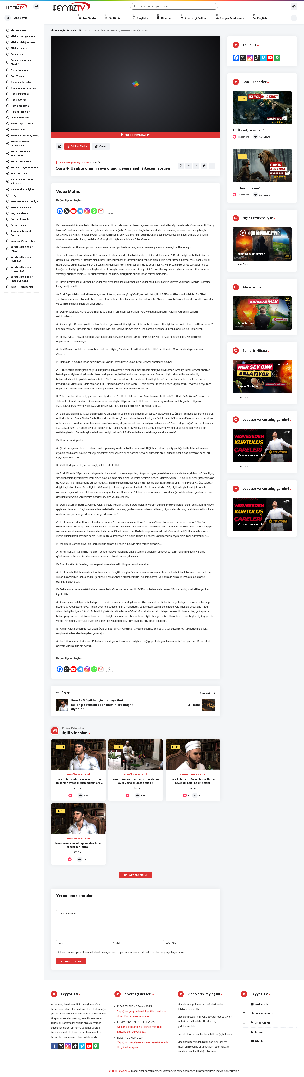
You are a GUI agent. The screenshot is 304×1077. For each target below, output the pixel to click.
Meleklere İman (19, 173)
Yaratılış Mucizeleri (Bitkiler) (22, 258)
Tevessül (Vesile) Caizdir (21, 233)
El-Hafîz (193, 705)
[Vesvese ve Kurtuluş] (262, 445)
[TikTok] (257, 58)
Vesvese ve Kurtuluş (23, 241)
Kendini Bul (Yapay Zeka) (25, 135)
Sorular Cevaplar (20, 219)
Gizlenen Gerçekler (22, 81)
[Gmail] (101, 208)
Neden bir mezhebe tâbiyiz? (22, 181)
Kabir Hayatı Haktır (22, 123)
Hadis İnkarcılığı (20, 93)
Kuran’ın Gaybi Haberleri (25, 167)
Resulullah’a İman (21, 207)
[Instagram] (87, 208)
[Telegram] (80, 208)
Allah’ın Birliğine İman (23, 42)
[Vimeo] (263, 58)
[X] (67, 208)
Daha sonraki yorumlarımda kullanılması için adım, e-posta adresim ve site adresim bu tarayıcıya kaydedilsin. (122, 952)
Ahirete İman (18, 30)
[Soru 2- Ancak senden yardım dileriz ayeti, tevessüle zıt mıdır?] (135, 754)
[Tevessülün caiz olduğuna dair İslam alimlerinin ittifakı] (78, 818)
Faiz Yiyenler (18, 76)
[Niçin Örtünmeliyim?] (262, 244)
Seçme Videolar (20, 213)
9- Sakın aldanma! (246, 188)
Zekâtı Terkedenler (22, 286)
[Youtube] (73, 208)
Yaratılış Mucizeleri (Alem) (22, 248)
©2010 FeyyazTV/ (119, 1070)
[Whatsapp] (94, 208)
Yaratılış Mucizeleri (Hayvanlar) (22, 269)
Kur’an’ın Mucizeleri (22, 161)
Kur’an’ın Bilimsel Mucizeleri (21, 153)
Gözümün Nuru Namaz (24, 87)
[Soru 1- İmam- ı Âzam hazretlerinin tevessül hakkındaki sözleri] (193, 754)
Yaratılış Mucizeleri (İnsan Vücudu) (22, 278)
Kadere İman (18, 129)
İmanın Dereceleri (21, 117)
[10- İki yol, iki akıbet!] (262, 107)
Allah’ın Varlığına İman (23, 36)
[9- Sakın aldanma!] (262, 165)
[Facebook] (60, 208)
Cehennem (17, 54)
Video (74, 30)
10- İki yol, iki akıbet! (248, 130)
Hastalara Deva (20, 105)
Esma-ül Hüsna (248, 386)
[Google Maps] (277, 58)
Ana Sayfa (59, 30)
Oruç (13, 195)
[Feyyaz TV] (17, 6)
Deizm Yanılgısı (20, 70)
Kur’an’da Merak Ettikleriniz (20, 143)
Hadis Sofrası (19, 99)
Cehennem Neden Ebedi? (21, 62)
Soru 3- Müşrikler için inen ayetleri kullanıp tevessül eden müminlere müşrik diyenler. (102, 704)
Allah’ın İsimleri (19, 48)
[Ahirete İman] (262, 313)
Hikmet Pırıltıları (20, 111)
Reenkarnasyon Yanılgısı (25, 201)
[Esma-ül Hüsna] (262, 376)
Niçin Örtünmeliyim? (22, 189)
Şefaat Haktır (19, 225)
